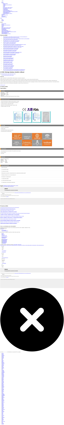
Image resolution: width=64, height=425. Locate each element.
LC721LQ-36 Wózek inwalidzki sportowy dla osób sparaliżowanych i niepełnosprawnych (13, 70)
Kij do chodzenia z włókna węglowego (7, 7)
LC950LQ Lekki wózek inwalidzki (7, 56)
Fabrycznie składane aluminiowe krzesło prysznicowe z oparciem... (10, 220)
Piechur (3, 20)
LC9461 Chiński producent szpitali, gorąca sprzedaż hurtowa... (10, 39)
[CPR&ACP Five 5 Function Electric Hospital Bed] (7, 210)
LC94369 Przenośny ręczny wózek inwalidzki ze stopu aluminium (11, 41)
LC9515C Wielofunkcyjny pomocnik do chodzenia (9, 54)
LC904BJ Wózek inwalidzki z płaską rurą (8, 60)
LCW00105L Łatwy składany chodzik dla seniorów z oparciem (10, 185)
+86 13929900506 (4, 230)
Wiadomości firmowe (4, 237)
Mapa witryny (19, 244)
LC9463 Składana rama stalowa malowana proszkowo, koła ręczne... (11, 37)
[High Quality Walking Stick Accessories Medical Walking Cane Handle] (9, 207)
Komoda (3, 24)
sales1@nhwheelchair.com (5, 257)
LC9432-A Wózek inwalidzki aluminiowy (8, 58)
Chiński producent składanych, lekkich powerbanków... (8, 223)
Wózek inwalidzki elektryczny (5, 32)
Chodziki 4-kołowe (5, 9)
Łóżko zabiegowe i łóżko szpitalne (6, 28)
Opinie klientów (4, 16)
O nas (2, 15)
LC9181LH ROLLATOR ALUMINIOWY (8, 66)
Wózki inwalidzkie (5, 3)
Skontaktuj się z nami (4, 235)
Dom (2, 19)
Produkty (3, 233)
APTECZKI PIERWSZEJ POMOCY (7, 13)
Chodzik (4, 5)
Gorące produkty (16, 244)
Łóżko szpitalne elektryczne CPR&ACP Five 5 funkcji (8, 211)
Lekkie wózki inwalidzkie (5, 30)
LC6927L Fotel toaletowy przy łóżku (7, 62)
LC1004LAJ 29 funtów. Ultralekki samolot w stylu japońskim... (10, 214)
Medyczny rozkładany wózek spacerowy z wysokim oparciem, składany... (11, 217)
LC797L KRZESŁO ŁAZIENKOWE (7, 68)
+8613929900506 (4, 263)
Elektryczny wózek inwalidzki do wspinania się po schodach (10, 11)
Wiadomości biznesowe (4, 236)
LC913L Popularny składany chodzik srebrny (8, 186)
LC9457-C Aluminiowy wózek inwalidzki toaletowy (9, 43)
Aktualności (3, 14)
